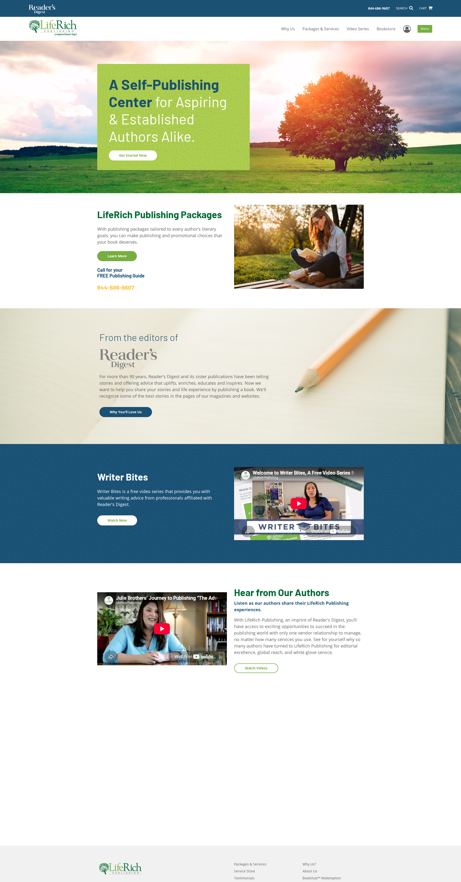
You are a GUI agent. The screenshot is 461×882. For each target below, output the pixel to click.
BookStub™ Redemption (322, 878)
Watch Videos (256, 668)
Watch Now (117, 520)
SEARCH (402, 8)
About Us (310, 871)
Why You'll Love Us (126, 412)
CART (423, 8)
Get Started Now (133, 155)
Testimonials (244, 878)
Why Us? (309, 864)
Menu (425, 28)
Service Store (244, 871)
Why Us (288, 28)
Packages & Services (321, 28)
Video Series (358, 28)
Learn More (117, 256)
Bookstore (386, 28)
